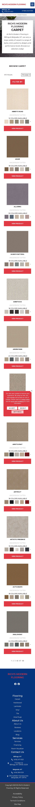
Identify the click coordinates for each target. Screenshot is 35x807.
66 (17, 661)
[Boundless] (16, 121)
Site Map (17, 804)
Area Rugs (18, 717)
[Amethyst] (17, 194)
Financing (17, 745)
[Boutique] (27, 264)
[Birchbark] (22, 216)
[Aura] (17, 99)
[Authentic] (17, 336)
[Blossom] (27, 216)
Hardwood (17, 703)
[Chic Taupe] (22, 121)
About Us (17, 724)
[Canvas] (17, 289)
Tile (17, 713)
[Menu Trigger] (32, 4)
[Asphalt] (17, 622)
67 (20, 661)
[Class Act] (16, 169)
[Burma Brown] (11, 549)
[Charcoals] (11, 311)
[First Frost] (22, 311)
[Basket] (11, 264)
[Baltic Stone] (17, 527)
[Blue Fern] (16, 264)
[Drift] (22, 359)
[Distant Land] (27, 644)
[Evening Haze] (27, 359)
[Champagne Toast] (11, 169)
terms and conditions (17, 401)
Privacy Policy (17, 797)
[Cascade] (16, 454)
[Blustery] (22, 264)
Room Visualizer (17, 749)
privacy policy (25, 399)
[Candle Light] (16, 549)
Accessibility (17, 794)
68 (23, 661)
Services (17, 741)
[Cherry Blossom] (27, 454)
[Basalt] (16, 216)
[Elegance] (22, 169)
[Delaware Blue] (27, 121)
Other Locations (27, 11)
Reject (23, 408)
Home (3, 14)
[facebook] (15, 684)
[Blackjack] (11, 454)
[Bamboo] (11, 121)
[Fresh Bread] (27, 311)
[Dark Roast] (16, 311)
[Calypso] (11, 644)
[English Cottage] (27, 169)
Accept (12, 408)
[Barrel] (17, 241)
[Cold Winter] (22, 549)
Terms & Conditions (17, 801)
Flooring (9, 14)
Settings (17, 411)
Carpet (14, 14)
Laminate (17, 706)
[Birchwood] (17, 431)
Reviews (17, 727)
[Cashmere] (22, 454)
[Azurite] (11, 216)
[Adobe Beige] (17, 384)
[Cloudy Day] (16, 359)
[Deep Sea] (27, 549)
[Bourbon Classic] (17, 146)
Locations (17, 731)
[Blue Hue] (11, 359)
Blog (17, 735)
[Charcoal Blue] (16, 644)
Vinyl (17, 710)
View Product (17, 128)
